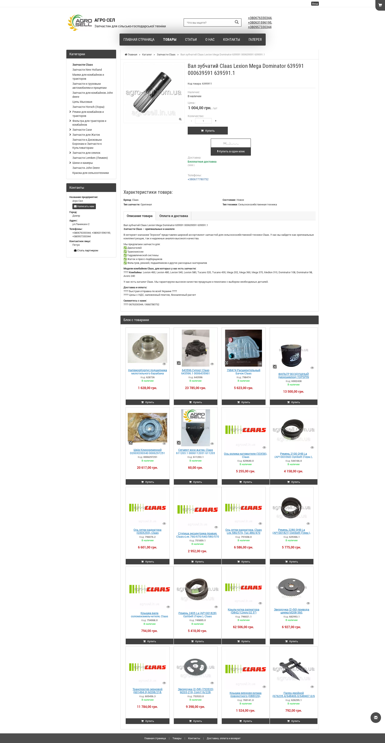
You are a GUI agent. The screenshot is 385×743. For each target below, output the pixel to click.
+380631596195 (260, 22)
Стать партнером (87, 250)
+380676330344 (260, 18)
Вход (315, 3)
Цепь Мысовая (82, 102)
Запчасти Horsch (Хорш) (88, 107)
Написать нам (85, 206)
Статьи (191, 39)
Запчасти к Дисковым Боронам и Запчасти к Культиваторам (87, 144)
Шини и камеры (82, 163)
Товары (169, 39)
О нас (210, 39)
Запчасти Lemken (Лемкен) (90, 158)
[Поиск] (237, 22)
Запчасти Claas (82, 64)
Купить (209, 130)
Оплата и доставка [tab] (173, 216)
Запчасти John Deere (86, 168)
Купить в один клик (232, 151)
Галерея (255, 39)
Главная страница (139, 39)
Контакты (231, 39)
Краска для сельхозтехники (90, 173)
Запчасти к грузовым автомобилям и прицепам (89, 86)
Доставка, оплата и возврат (224, 738)
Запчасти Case (82, 129)
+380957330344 (260, 27)
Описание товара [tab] (140, 216)
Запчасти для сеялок (86, 153)
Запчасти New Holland (87, 69)
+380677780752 (198, 179)
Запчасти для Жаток (86, 135)
